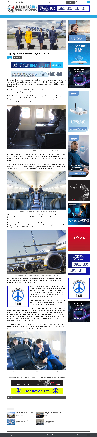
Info (76, 2)
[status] (88, 435)
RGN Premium (49, 16)
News (9, 16)
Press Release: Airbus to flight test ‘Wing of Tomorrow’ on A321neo (25, 420)
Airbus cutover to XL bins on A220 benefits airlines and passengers (53, 420)
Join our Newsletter (70, 16)
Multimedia (26, 16)
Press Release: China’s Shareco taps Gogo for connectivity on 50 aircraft (22, 377)
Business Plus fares (43, 300)
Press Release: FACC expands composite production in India (52, 413)
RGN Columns (33, 16)
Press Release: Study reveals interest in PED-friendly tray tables (53, 377)
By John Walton (17, 57)
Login (49, 2)
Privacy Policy (60, 2)
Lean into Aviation (17, 16)
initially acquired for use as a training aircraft (39, 166)
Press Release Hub (59, 16)
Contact (53, 2)
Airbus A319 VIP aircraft (25, 227)
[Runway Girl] (22, 12)
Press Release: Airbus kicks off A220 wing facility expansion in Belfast (24, 413)
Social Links (71, 2)
